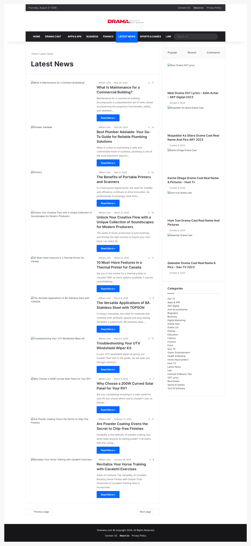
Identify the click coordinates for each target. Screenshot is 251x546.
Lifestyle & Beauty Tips (180, 374)
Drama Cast (53, 36)
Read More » (108, 117)
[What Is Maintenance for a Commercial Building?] (61, 98)
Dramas (171, 331)
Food (170, 345)
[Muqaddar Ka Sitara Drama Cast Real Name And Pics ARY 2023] (194, 120)
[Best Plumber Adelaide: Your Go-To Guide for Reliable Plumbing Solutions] (61, 142)
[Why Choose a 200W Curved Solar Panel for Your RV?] (61, 394)
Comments (213, 52)
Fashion (172, 338)
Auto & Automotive (178, 309)
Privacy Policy (214, 7)
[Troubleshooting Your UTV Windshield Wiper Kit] (61, 354)
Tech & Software (176, 388)
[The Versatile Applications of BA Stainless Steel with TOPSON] (61, 313)
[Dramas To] (125, 21)
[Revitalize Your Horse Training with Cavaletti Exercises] (61, 475)
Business (92, 36)
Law (168, 36)
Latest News (126, 36)
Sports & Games (150, 36)
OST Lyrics (173, 377)
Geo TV (172, 349)
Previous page (41, 511)
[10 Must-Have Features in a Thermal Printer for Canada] (61, 273)
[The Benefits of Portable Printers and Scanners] (61, 188)
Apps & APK (75, 36)
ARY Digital (173, 305)
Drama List (173, 327)
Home (36, 36)
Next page (145, 511)
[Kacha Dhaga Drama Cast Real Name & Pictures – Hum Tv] (194, 162)
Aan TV (171, 298)
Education (173, 334)
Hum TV (172, 363)
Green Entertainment (179, 352)
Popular (172, 52)
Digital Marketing (176, 320)
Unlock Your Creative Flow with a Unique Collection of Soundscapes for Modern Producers (125, 222)
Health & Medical (176, 356)
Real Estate (173, 381)
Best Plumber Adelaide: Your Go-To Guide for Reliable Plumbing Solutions (124, 137)
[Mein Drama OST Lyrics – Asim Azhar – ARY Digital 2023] (194, 77)
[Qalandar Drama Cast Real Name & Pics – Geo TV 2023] (194, 247)
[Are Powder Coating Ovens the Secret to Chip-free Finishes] (61, 434)
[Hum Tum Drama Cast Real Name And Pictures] (194, 205)
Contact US (184, 7)
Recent (192, 52)
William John (105, 82)
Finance (108, 36)
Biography (173, 313)
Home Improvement (178, 359)
